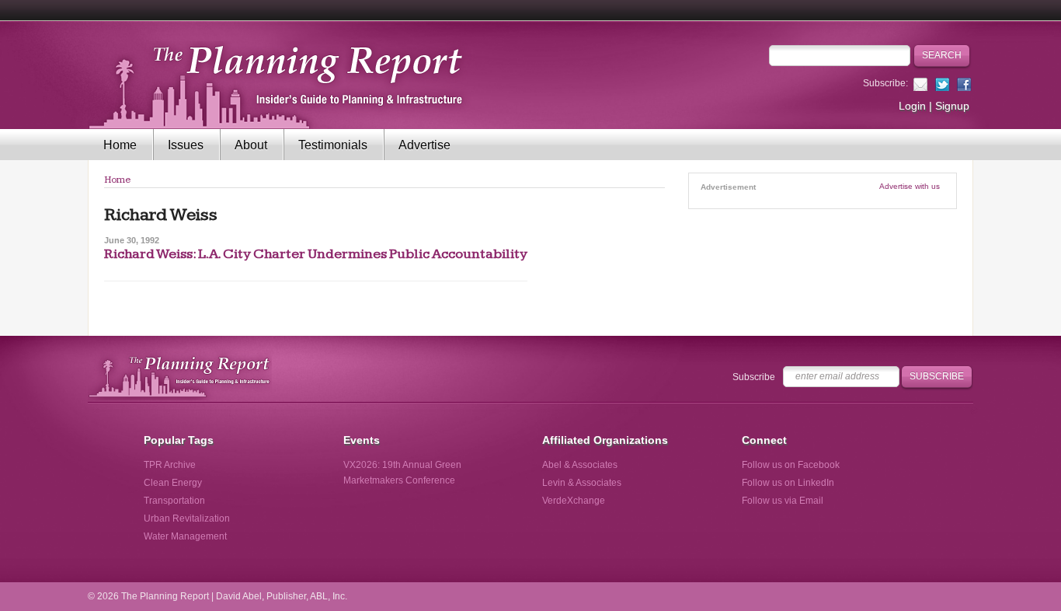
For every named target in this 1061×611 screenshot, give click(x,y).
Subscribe (753, 377)
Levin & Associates (581, 482)
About (251, 145)
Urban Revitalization (187, 518)
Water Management (185, 536)
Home (120, 145)
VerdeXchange (573, 500)
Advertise (424, 145)
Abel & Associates (579, 464)
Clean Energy (173, 482)
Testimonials (332, 145)
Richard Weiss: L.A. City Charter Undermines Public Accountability (315, 254)
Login (912, 106)
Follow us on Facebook (791, 464)
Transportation (174, 500)
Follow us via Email (782, 500)
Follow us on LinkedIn (788, 482)
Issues (186, 145)
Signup (952, 106)
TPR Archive (170, 464)
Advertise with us (909, 186)
